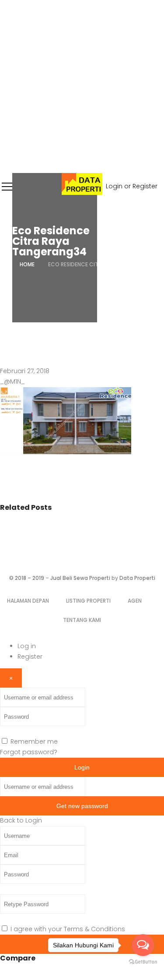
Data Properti (137, 578)
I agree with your (67, 929)
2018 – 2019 (29, 578)
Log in (26, 646)
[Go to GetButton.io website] (143, 962)
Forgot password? (28, 752)
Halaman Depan (28, 600)
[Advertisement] (82, 86)
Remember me (34, 741)
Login (82, 767)
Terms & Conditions (94, 929)
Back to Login (21, 820)
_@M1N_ (12, 381)
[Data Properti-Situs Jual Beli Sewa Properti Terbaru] (82, 192)
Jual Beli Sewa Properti (80, 578)
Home (27, 264)
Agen (135, 600)
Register (29, 656)
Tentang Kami (82, 620)
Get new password (82, 805)
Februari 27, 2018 (24, 371)
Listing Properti (88, 600)
